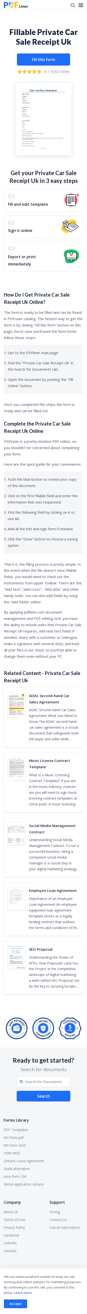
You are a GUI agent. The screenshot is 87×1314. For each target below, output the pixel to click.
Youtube (10, 1250)
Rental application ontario (24, 1184)
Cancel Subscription (65, 1227)
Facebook (11, 1235)
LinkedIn (10, 1243)
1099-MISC (12, 1153)
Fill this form (43, 59)
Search (43, 1096)
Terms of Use (14, 1219)
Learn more (23, 1292)
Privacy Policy (14, 1227)
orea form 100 (15, 1176)
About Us (11, 1212)
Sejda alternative (17, 1168)
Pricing (55, 1212)
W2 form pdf (13, 1137)
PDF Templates (16, 1129)
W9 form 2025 (15, 1145)
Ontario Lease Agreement (24, 1161)
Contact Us (58, 1219)
